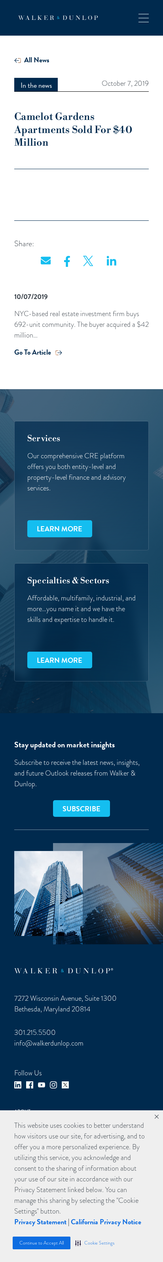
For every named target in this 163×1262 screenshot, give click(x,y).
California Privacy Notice (106, 1221)
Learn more (59, 528)
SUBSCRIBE (81, 808)
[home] (56, 17)
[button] (95, 1243)
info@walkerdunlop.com (48, 1043)
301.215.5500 (35, 1032)
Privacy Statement (40, 1221)
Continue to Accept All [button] (41, 1243)
